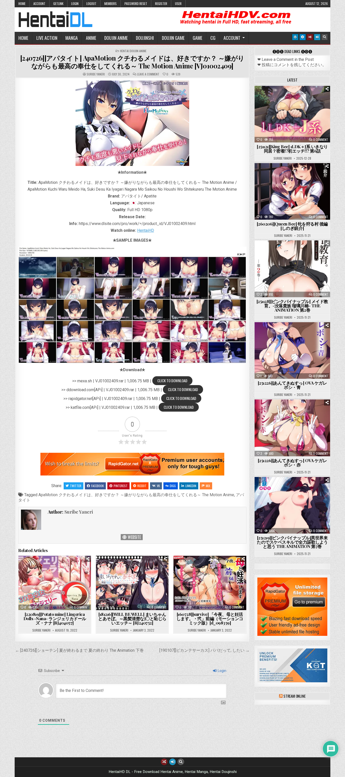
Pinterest (121, 486)
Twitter (75, 486)
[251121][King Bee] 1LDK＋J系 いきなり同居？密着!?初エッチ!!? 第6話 (292, 149)
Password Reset (136, 3)
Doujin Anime (116, 38)
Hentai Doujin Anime (133, 51)
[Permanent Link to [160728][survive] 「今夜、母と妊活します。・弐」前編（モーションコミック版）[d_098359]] (210, 583)
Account (39, 3)
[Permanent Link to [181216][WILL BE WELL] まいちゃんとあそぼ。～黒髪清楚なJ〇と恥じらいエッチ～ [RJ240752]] (132, 583)
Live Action (46, 38)
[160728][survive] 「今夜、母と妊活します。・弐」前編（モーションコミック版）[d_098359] (210, 618)
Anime (91, 38)
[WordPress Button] (295, 37)
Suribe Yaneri (96, 74)
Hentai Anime (283, 98)
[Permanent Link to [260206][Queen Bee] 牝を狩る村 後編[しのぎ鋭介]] (292, 191)
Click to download (172, 380)
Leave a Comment (148, 74)
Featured (308, 98)
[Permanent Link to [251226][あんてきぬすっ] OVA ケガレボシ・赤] (292, 427)
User (178, 3)
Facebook (97, 486)
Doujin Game (173, 38)
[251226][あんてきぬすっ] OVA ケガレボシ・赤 (292, 462)
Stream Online (294, 696)
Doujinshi (145, 38)
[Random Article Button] (310, 37)
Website (134, 537)
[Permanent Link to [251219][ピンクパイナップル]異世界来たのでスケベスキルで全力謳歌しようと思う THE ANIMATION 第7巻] (292, 505)
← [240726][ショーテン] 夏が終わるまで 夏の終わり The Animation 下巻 (79, 650)
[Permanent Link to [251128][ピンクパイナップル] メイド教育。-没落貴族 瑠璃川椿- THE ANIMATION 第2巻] (292, 268)
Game (197, 38)
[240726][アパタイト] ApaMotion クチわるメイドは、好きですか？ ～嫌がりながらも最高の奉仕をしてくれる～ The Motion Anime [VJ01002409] (132, 62)
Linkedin (190, 486)
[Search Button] (325, 37)
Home (22, 3)
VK (158, 486)
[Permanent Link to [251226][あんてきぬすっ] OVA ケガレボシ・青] (292, 350)
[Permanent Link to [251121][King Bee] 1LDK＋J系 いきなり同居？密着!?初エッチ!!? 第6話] (292, 114)
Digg (173, 486)
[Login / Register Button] (317, 37)
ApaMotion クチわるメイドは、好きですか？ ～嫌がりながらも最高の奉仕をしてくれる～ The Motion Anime (136, 494)
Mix (208, 486)
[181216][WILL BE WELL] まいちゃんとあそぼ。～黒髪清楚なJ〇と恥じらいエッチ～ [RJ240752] (132, 618)
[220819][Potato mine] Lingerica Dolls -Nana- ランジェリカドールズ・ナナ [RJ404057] (54, 618)
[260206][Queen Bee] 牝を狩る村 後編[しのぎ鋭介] (292, 226)
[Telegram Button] (303, 37)
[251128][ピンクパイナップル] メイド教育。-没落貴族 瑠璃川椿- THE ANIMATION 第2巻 (292, 305)
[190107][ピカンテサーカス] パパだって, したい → (204, 650)
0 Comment (81, 607)
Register (161, 3)
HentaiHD (145, 230)
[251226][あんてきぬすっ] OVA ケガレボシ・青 (292, 385)
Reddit (141, 486)
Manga (71, 38)
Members (110, 3)
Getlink (58, 3)
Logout (91, 3)
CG (212, 38)
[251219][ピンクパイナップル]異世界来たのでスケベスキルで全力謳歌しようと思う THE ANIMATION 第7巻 (292, 542)
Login (75, 3)
